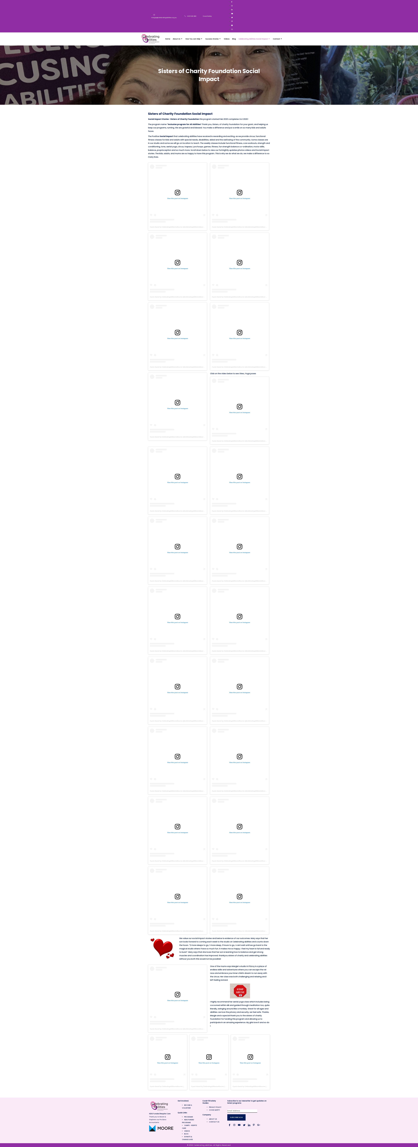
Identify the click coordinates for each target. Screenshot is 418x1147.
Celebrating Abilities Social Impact (253, 39)
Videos (227, 39)
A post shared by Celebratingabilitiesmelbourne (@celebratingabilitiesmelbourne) (178, 227)
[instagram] (234, 1125)
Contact (276, 39)
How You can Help (192, 39)
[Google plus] (258, 1125)
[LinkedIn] (249, 1125)
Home (167, 39)
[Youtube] (239, 1125)
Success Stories (212, 39)
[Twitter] (244, 1125)
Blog (234, 39)
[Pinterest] (254, 1125)
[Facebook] (229, 1125)
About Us (176, 39)
